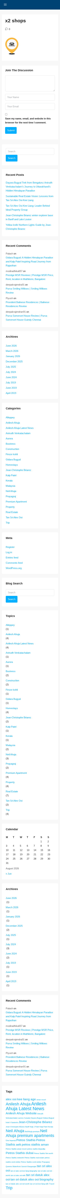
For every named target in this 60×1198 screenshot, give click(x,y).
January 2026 (13, 356)
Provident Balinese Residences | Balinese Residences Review (27, 304)
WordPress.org (14, 568)
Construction (12, 449)
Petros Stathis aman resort (16, 1149)
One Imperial (11, 1140)
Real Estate (12, 512)
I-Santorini (14, 1122)
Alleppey (10, 417)
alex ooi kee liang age (21, 1099)
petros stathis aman (35, 1144)
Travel (51, 1184)
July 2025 (11, 366)
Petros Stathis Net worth (43, 1153)
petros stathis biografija (36, 1149)
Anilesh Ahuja (13, 422)
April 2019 (11, 393)
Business (11, 443)
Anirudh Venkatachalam (18, 433)
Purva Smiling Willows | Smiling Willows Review (26, 290)
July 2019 (11, 382)
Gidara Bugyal (13, 459)
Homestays (12, 464)
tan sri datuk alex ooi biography (32, 1179)
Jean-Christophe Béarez (18, 470)
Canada (27, 1118)
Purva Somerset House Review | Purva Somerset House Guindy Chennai (26, 317)
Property (10, 507)
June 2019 (11, 387)
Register (10, 547)
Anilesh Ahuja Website (21, 1113)
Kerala (9, 480)
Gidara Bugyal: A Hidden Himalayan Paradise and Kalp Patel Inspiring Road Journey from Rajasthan (29, 261)
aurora (20, 1118)
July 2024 (11, 372)
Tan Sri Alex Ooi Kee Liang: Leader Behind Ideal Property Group (28, 207)
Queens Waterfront (13, 1166)
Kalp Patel (11, 475)
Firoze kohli (12, 454)
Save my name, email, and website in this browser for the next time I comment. (28, 120)
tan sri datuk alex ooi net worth (17, 1184)
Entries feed (12, 557)
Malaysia (10, 485)
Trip (8, 522)
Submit (11, 130)
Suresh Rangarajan (28, 1166)
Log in (9, 552)
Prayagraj (11, 496)
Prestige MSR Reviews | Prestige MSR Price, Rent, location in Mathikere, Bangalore (30, 277)
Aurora (9, 438)
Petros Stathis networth (15, 1158)
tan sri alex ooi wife (18, 1175)
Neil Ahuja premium (32, 1131)
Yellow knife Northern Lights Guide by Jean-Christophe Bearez (28, 226)
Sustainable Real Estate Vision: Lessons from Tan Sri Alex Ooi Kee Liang (29, 198)
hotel (7, 1122)
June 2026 (11, 345)
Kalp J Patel (34, 1127)
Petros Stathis (26, 1140)
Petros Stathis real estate (34, 1158)
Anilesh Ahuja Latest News (20, 428)
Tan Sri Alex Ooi (14, 517)
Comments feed (14, 562)
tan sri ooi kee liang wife (39, 1184)
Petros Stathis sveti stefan (31, 1162)
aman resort (41, 1100)
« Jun (9, 873)
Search (11, 158)
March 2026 (12, 351)
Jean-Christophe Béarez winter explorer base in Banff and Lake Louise (29, 217)
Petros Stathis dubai (19, 1153)
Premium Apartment (16, 501)
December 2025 (14, 361)
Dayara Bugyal (36, 1118)
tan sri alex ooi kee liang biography (24, 1171)
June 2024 (11, 377)
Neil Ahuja (11, 491)
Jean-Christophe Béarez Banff (17, 1127)
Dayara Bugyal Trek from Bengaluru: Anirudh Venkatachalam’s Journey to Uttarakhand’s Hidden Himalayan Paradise (29, 186)
